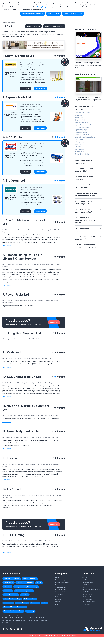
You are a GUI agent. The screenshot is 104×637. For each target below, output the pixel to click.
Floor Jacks (79, 117)
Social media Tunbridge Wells (91, 589)
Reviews (58, 599)
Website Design (60, 587)
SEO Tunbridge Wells (88, 601)
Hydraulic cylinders (82, 127)
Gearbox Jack (80, 120)
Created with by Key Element (66, 635)
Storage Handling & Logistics (13, 611)
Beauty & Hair (8, 583)
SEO (56, 584)
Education (7, 587)
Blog (83, 587)
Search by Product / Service (54, 26)
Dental (39, 583)
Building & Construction (25, 583)
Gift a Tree (58, 597)
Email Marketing (60, 589)
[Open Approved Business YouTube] (18, 629)
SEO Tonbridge (87, 599)
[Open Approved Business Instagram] (7, 629)
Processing (34, 603)
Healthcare (7, 591)
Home (57, 577)
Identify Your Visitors (62, 582)
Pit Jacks (78, 147)
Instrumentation (29, 599)
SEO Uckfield (86, 604)
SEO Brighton (86, 592)
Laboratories (8, 603)
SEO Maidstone (87, 594)
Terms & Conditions (88, 582)
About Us (85, 580)
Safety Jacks (79, 149)
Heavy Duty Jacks (81, 122)
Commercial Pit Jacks (83, 113)
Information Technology (12, 599)
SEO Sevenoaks (87, 597)
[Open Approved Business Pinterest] (11, 629)
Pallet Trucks (79, 144)
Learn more (25, 88)
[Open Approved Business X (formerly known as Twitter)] (22, 629)
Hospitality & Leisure (11, 595)
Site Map (84, 577)
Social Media (59, 594)
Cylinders (78, 115)
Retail (44, 603)
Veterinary (30, 611)
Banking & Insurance (29, 579)
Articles (57, 601)
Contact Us (85, 584)
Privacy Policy (41, 7)
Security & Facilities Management (15, 607)
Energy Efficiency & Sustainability (26, 587)
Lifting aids (79, 139)
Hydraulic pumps (81, 130)
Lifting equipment (81, 142)
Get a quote (54, 322)
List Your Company (61, 580)
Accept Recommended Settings (32, 14)
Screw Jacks (79, 151)
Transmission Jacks (82, 154)
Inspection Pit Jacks (82, 134)
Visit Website (40, 88)
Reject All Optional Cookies (73, 14)
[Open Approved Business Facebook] (3, 629)
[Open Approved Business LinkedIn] (14, 629)
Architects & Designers (11, 579)
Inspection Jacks (81, 132)
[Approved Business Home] (92, 629)
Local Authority (22, 603)
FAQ (56, 604)
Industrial (25, 595)
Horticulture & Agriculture (24, 591)
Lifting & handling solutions (85, 137)
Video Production (61, 592)
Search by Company (33, 26)
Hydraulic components (83, 125)
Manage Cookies (53, 14)
